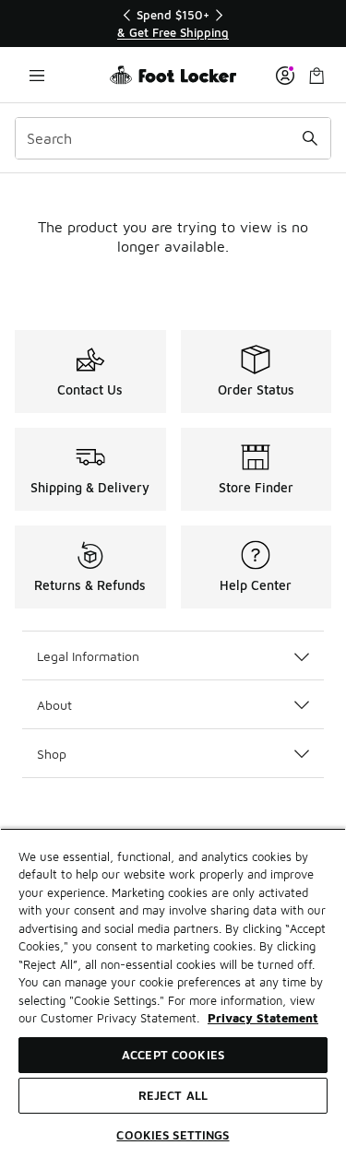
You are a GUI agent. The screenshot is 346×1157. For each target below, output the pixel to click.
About (54, 705)
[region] (173, 23)
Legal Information (88, 656)
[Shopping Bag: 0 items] (316, 75)
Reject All (173, 1095)
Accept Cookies (173, 1054)
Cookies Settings (172, 1134)
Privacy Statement (263, 1017)
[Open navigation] (37, 75)
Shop (51, 753)
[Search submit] (310, 138)
